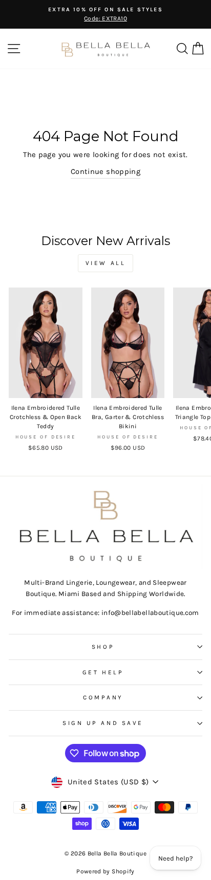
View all (106, 263)
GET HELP (102, 672)
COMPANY (103, 697)
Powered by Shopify (105, 871)
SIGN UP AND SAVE (102, 723)
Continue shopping (105, 171)
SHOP (103, 646)
